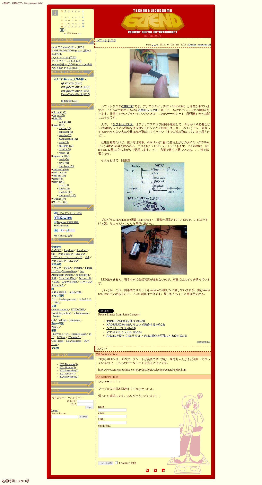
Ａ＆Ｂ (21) (65, 121)
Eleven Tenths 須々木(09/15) (75, 94)
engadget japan (79, 333)
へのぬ (55, 281)
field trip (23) (59, 175)
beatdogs (62, 320)
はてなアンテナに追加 (69, 213)
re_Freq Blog (82, 274)
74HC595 (127, 106)
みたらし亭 (85, 278)
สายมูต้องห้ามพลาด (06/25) (75, 87)
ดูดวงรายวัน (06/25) (71, 83)
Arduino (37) (59, 198)
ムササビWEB (69, 281)
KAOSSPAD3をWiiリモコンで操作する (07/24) (135, 324)
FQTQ (67, 267)
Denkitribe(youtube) (61, 313)
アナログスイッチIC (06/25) (66, 61)
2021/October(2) (68, 367)
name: (101, 406)
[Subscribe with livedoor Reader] (63, 226)
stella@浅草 (75, 292)
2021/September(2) (69, 370)
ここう (154, 44)
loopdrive (68, 250)
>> (79, 33)
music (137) (58, 125)
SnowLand (82, 250)
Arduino (192, 44)
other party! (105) (67, 195)
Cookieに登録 (127, 463)
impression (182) (61, 156)
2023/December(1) (69, 364)
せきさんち (85, 299)
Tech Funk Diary (67, 278)
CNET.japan (57, 340)
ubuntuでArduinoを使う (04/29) (67, 47)
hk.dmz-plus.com (67, 299)
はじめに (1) (59, 112)
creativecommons (59, 309)
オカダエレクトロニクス (71, 253)
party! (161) (58, 181)
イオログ (56, 267)
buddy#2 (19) (65, 192)
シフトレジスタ (106, 40)
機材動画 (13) (66, 145)
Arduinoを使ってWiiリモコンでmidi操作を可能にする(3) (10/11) (146, 335)
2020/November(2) (69, 376)
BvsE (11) (64, 185)
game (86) (58, 178)
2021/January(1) (68, 373)
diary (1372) (59, 115)
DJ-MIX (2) (65, 149)
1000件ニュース (60, 333)
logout (54, 410)
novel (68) (64, 162)
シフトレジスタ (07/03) (63, 57)
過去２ (55, 327)
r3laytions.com (81, 313)
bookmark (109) (61, 169)
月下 (53, 299)
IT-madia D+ (74, 337)
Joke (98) (57, 118)
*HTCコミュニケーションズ (66, 257)
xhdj (87, 257)
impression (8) (66, 131)
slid (53, 320)
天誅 (53, 278)
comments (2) (204, 44)
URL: (101, 419)
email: (101, 413)
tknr (53, 253)
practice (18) (65, 128)
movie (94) (64, 159)
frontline (78, 267)
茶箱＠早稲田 (58, 292)
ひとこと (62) (60, 202)
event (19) (64, 142)
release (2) (64, 152)
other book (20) (66, 166)
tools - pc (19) (60, 172)
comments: (104, 425)
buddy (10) (64, 188)
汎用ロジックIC (148, 110)
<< (65, 33)
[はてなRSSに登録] (63, 218)
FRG (56, 302)
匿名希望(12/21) (69, 100)
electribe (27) (65, 135)
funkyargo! (75, 320)
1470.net (61, 337)
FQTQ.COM (77, 309)
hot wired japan (73, 340)
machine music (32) (68, 138)
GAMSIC (56, 250)
